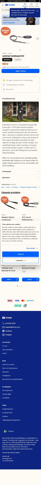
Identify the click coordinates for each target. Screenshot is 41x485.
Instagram (8, 335)
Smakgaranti (6, 376)
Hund (10, 53)
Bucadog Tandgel (28, 268)
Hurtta (4, 53)
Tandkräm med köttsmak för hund (8, 269)
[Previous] (3, 38)
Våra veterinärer (7, 350)
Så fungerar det (7, 390)
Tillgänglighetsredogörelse (11, 420)
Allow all (20, 254)
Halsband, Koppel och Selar (28, 187)
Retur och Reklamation (9, 368)
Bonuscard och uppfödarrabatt (12, 379)
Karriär (4, 353)
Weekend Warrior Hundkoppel (8, 218)
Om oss (4, 346)
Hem (3, 187)
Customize (19, 260)
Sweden (11, 431)
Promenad (15, 187)
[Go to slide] (17, 286)
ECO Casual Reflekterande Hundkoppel (27, 218)
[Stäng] (37, 11)
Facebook (8, 331)
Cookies (5, 416)
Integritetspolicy (7, 409)
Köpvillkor (5, 372)
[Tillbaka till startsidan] (10, 4)
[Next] (37, 38)
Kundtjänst (6, 398)
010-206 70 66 (10, 323)
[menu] (2, 5)
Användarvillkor (7, 413)
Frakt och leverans (8, 365)
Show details (30, 248)
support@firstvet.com (12, 327)
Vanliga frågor (6, 394)
